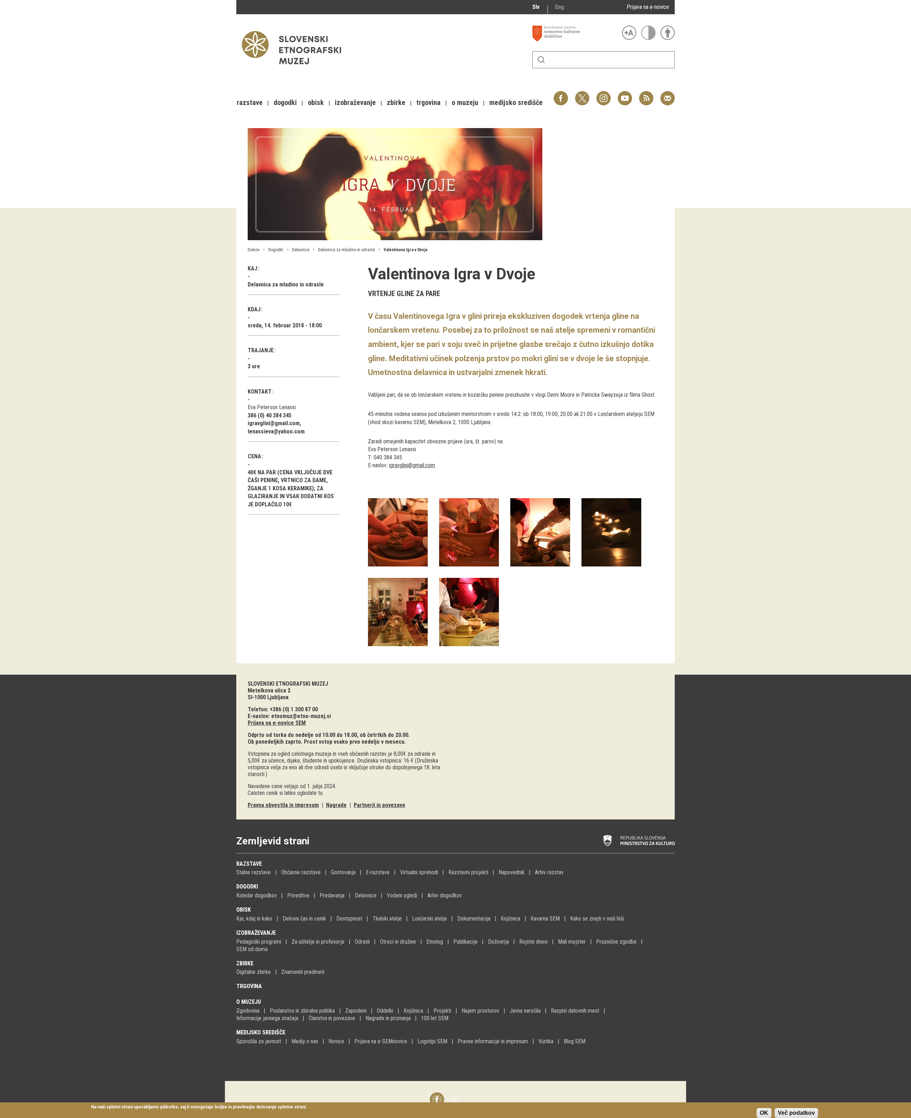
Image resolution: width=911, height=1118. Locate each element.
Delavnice (300, 249)
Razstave (249, 863)
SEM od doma (252, 949)
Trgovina (249, 986)
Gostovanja (343, 872)
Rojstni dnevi (533, 941)
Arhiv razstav (549, 872)
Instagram (603, 94)
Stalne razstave (253, 872)
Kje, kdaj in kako (254, 918)
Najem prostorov (480, 1010)
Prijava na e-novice (648, 7)
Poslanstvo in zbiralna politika (302, 1010)
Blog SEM (574, 1041)
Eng (559, 7)
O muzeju (248, 1001)
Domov (253, 249)
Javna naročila (525, 1010)
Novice (336, 1041)
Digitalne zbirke (253, 972)
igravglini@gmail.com (412, 465)
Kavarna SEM (545, 918)
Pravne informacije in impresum (493, 1041)
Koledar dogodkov (256, 895)
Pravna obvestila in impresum (283, 805)
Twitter (582, 94)
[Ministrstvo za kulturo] (639, 841)
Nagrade (336, 805)
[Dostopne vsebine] (667, 33)
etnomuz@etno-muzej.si (301, 716)
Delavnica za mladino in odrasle (346, 249)
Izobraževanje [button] (355, 102)
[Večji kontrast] (648, 33)
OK (764, 1113)
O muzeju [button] (465, 102)
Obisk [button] (316, 102)
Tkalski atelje (387, 918)
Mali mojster (572, 941)
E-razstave (378, 872)
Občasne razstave (301, 872)
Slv (535, 7)
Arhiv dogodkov (444, 895)
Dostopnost (349, 918)
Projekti (442, 1010)
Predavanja (332, 895)
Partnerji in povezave (379, 805)
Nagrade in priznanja (388, 1018)
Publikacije (465, 941)
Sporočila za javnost (258, 1041)
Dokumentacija (473, 918)
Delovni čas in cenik (304, 918)
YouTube (625, 94)
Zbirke (244, 963)
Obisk (243, 909)
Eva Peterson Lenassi (272, 407)
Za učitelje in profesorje (317, 941)
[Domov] (295, 67)
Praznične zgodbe (616, 941)
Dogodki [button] (285, 102)
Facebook (561, 94)
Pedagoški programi (258, 941)
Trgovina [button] (428, 102)
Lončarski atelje (429, 918)
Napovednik (512, 872)
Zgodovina (247, 1010)
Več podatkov (796, 1113)
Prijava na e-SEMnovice (380, 1041)
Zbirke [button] (396, 102)
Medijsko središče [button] (516, 102)
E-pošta (667, 94)
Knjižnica (510, 918)
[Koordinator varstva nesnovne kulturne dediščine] (575, 33)
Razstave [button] (250, 102)
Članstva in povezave (332, 1018)
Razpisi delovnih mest (575, 1010)
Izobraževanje (256, 932)
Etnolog (434, 941)
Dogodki (275, 249)
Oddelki (385, 1010)
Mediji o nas (304, 1041)
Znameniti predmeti (303, 972)
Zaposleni (356, 1010)
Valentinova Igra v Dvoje (406, 249)
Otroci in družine (398, 941)
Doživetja (498, 941)
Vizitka (545, 1041)
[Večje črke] (629, 33)
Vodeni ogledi (402, 895)
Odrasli (362, 941)
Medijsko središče (260, 1032)
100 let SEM (434, 1018)
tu (320, 793)
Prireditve (298, 895)
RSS (644, 94)
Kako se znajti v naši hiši (597, 918)
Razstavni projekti (468, 872)
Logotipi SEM (432, 1041)
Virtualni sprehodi (419, 872)
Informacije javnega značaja (267, 1018)
